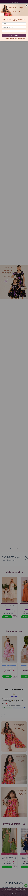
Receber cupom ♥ (14, 35)
